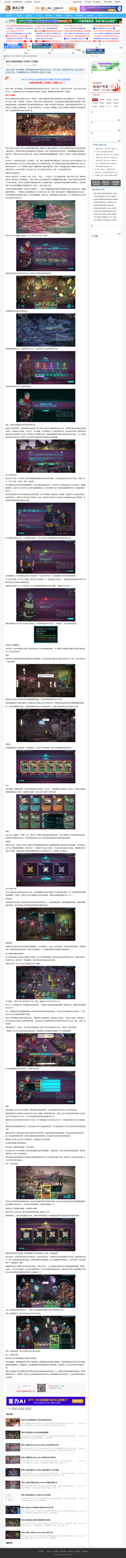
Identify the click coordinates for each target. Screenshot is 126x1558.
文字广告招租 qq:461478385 (73, 26)
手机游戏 (19, 15)
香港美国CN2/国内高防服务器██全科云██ (19, 41)
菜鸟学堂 (7, 2)
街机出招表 (79, 15)
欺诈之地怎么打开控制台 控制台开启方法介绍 (37, 1507)
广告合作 (48, 1551)
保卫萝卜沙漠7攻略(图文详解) (104, 151)
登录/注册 (79, 2)
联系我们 (55, 1551)
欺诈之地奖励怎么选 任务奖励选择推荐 (35, 1432)
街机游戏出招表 (95, 106)
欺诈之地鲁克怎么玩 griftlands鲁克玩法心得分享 (38, 1457)
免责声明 (63, 1551)
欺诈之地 (14, 1408)
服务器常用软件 (17, 2)
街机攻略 (48, 15)
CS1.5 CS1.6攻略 (109, 106)
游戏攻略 (9, 15)
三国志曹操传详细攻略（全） (104, 166)
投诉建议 (77, 1551)
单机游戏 (58, 15)
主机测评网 (28, 2)
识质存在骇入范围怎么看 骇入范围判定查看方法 (108, 214)
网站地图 (70, 1551)
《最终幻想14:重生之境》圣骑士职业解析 (107, 157)
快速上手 (21, 1408)
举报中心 (98, 2)
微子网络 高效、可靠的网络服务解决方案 (77, 36)
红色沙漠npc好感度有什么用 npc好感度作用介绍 (108, 217)
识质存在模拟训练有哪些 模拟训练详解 (106, 199)
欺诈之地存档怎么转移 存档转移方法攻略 (35, 1520)
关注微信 (109, 2)
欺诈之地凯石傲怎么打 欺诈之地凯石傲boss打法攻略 (40, 1470)
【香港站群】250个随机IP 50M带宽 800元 (48, 33)
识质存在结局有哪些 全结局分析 (104, 205)
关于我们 (41, 1551)
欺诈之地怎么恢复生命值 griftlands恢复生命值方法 (39, 1482)
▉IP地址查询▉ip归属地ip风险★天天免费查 (48, 31)
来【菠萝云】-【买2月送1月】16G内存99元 (19, 28)
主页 (13, 56)
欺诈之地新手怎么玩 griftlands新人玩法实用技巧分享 (40, 1445)
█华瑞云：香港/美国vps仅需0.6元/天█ (76, 38)
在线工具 (37, 2)
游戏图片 (102, 103)
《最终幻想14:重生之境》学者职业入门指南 (108, 160)
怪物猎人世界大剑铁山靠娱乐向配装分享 (107, 175)
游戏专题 (95, 103)
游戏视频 (115, 103)
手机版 (88, 2)
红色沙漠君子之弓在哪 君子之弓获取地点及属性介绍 (110, 220)
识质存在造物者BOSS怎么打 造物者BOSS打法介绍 (109, 196)
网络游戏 (29, 15)
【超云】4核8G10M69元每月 (44, 38)
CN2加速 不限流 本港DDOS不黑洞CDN (47, 26)
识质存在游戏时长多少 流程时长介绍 (105, 202)
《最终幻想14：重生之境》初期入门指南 (107, 149)
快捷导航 (118, 2)
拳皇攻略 (68, 15)
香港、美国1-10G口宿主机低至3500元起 (76, 33)
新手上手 (28, 1408)
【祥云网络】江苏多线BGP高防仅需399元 (107, 36)
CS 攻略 (38, 15)
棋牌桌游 (109, 103)
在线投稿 (85, 1551)
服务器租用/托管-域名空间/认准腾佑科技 (106, 38)
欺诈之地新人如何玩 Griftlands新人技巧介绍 (37, 1532)
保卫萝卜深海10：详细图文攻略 (104, 169)
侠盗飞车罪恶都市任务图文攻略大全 (106, 163)
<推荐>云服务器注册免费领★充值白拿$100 (19, 26)
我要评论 (34, 65)
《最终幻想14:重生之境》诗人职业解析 (107, 154)
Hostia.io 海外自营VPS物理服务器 (74, 28)
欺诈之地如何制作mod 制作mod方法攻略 (35, 1495)
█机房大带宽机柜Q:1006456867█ (104, 28)
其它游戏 (90, 15)
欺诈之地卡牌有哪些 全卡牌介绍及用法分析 (36, 1420)
